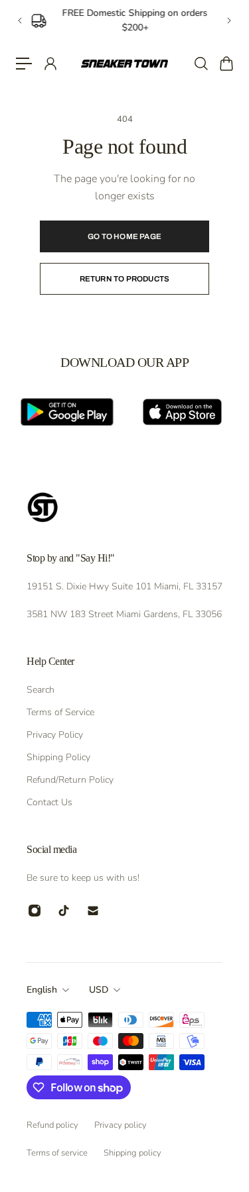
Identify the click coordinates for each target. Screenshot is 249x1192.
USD (98, 989)
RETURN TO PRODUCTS (125, 279)
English (42, 989)
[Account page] (49, 63)
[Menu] (24, 63)
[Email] (93, 910)
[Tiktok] (63, 910)
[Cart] (225, 63)
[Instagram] (34, 910)
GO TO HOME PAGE (124, 236)
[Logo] (124, 63)
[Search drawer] (200, 63)
